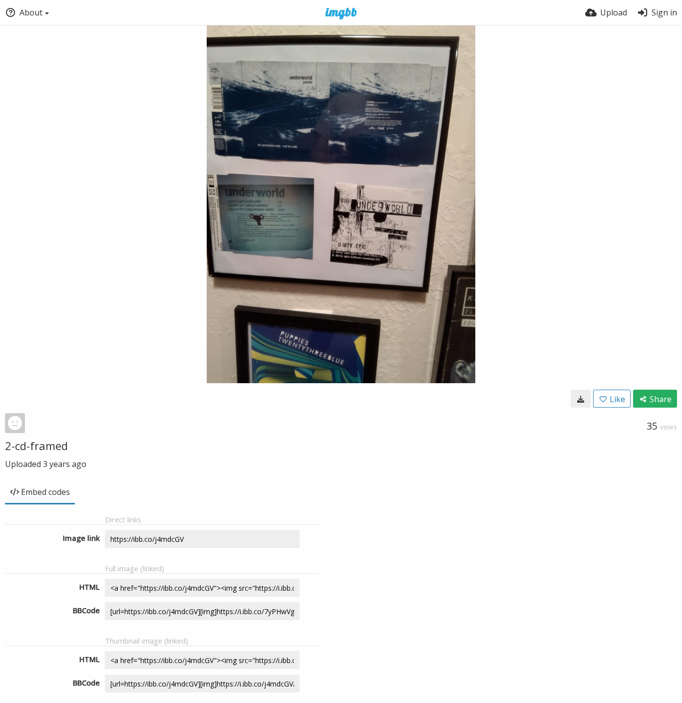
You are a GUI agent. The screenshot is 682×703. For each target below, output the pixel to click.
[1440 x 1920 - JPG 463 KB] (581, 399)
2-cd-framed (36, 445)
